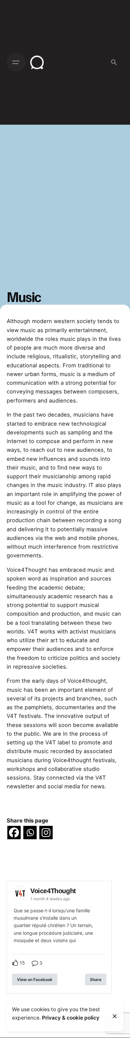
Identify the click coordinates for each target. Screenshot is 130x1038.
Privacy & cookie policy (70, 1018)
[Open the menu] (16, 62)
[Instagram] (46, 832)
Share (95, 979)
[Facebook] (14, 832)
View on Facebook (34, 979)
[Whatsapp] (30, 832)
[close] (114, 1016)
